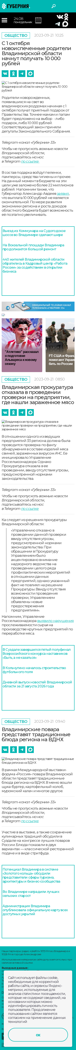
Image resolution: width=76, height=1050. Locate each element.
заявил (63, 193)
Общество (15, 35)
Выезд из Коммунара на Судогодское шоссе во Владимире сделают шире (34, 233)
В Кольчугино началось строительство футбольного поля (34, 670)
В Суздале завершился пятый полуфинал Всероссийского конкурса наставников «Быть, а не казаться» (37, 654)
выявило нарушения (55, 621)
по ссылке (30, 161)
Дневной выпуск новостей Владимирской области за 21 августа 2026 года (37, 684)
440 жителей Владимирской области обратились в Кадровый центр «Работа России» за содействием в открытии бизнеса (35, 265)
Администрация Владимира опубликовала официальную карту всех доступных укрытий (35, 910)
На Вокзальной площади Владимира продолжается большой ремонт (33, 247)
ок (38, 1035)
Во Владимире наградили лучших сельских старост (31, 894)
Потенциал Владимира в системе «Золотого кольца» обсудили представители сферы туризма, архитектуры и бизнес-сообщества (31, 875)
